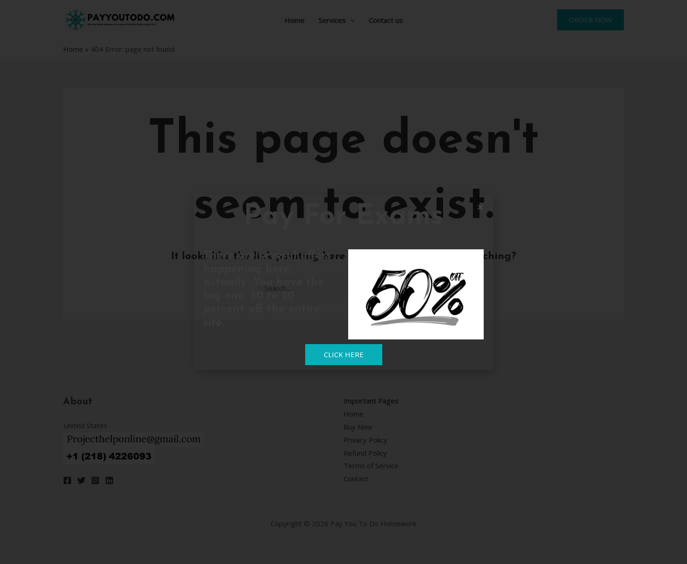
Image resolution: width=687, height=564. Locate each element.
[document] (343, 282)
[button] (480, 207)
